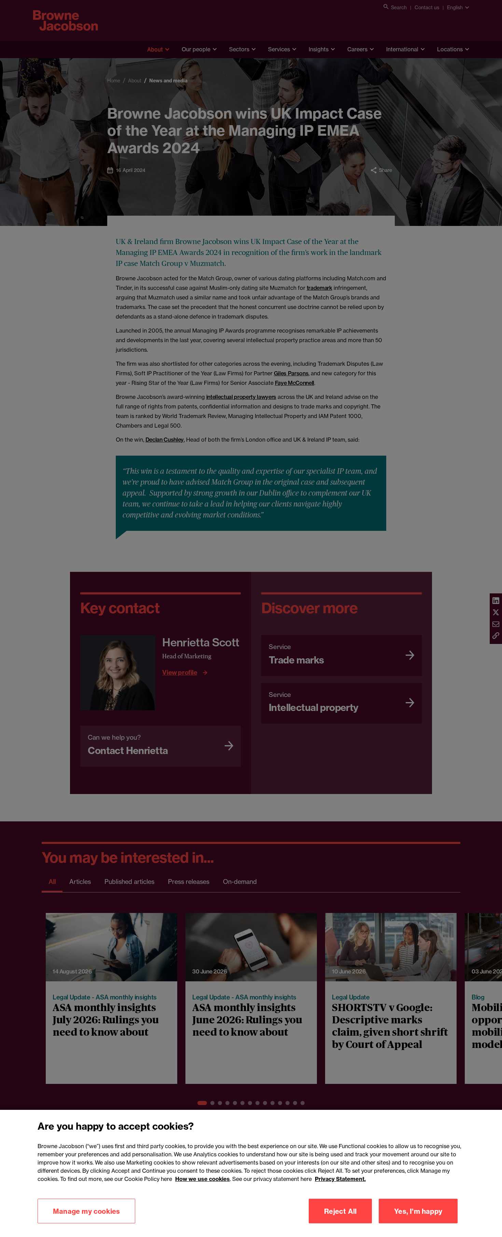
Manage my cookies (86, 1211)
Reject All (340, 1211)
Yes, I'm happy (418, 1211)
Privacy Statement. (340, 1178)
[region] (251, 1173)
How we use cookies (202, 1178)
